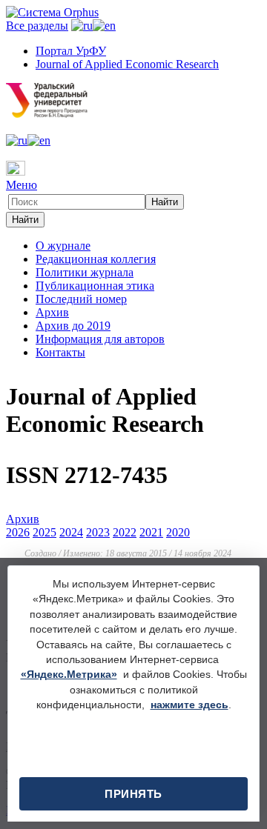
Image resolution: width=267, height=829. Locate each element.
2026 (18, 532)
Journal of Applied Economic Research (127, 64)
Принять (133, 794)
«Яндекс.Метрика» (69, 674)
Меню (21, 185)
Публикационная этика (95, 285)
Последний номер (81, 299)
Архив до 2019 (73, 325)
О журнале (63, 245)
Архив (52, 312)
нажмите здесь (189, 704)
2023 (98, 532)
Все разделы (37, 25)
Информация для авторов (100, 339)
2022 (124, 532)
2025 (44, 532)
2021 (151, 532)
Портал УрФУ (71, 50)
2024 (71, 532)
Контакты (60, 352)
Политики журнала (85, 272)
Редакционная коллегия (96, 259)
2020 (178, 532)
